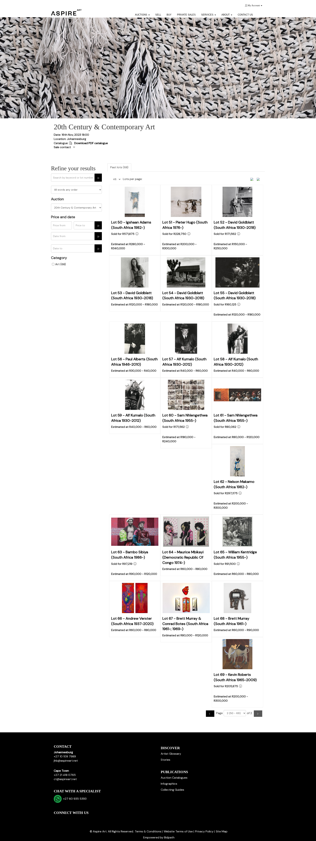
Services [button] (207, 14)
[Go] (98, 178)
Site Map (221, 831)
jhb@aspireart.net (66, 761)
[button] (260, 13)
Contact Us (245, 14)
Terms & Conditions (148, 831)
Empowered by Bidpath (158, 837)
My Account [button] (253, 5)
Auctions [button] (141, 14)
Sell (158, 14)
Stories (165, 760)
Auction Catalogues (174, 778)
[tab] (158, 147)
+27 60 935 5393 (74, 799)
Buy (169, 14)
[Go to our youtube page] (72, 819)
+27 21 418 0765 (65, 775)
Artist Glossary (171, 754)
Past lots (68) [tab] (119, 167)
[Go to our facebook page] (57, 819)
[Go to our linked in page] (64, 819)
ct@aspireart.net (65, 779)
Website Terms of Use (178, 831)
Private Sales (186, 14)
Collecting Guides (172, 790)
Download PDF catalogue (91, 143)
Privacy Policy (204, 831)
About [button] (225, 14)
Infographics (169, 784)
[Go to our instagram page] (80, 819)
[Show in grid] (259, 179)
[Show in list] (253, 179)
